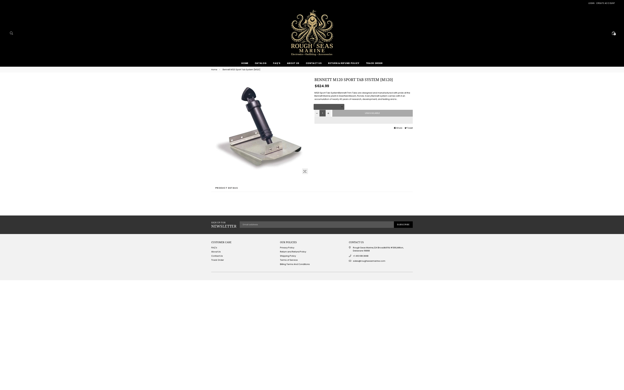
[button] (363, 120)
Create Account (605, 3)
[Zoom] (305, 171)
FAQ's (214, 247)
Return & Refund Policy (343, 63)
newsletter (223, 224)
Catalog (261, 63)
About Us (293, 63)
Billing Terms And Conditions (295, 264)
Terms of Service (289, 260)
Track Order (374, 63)
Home (244, 63)
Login (591, 3)
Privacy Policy (287, 247)
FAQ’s (276, 63)
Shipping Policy (288, 255)
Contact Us (314, 63)
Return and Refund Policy (293, 251)
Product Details (226, 187)
